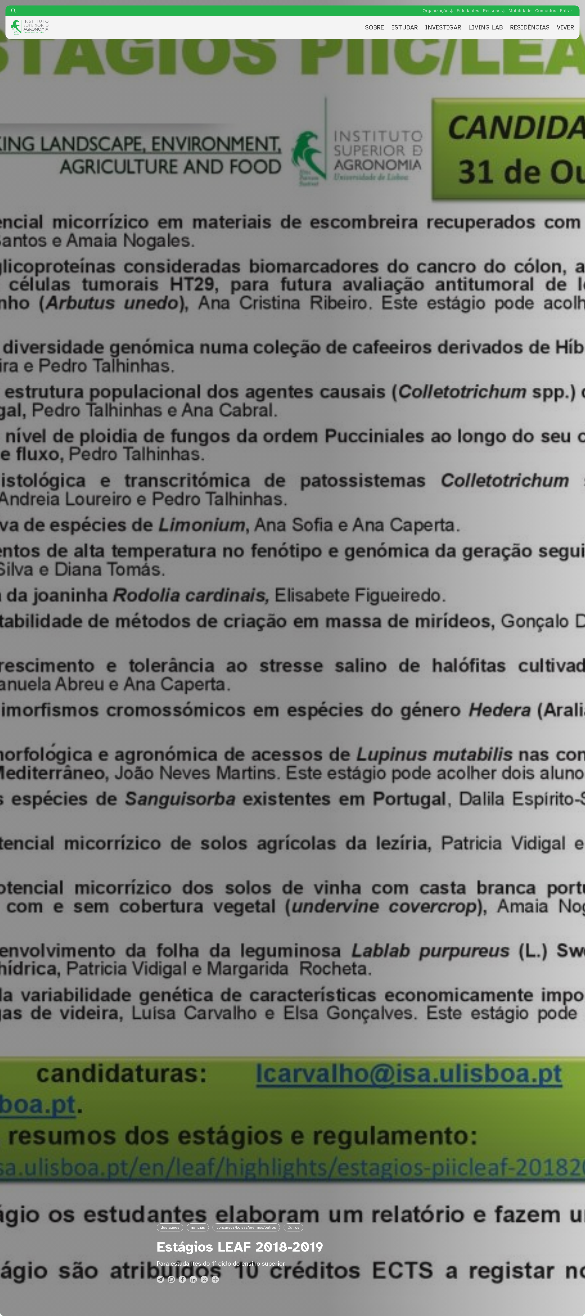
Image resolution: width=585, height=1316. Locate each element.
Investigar (443, 27)
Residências (530, 27)
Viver (565, 27)
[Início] (29, 21)
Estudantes (468, 10)
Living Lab (485, 27)
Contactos (545, 10)
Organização (436, 10)
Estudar (404, 27)
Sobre (374, 27)
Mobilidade (520, 10)
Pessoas (491, 10)
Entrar (566, 10)
